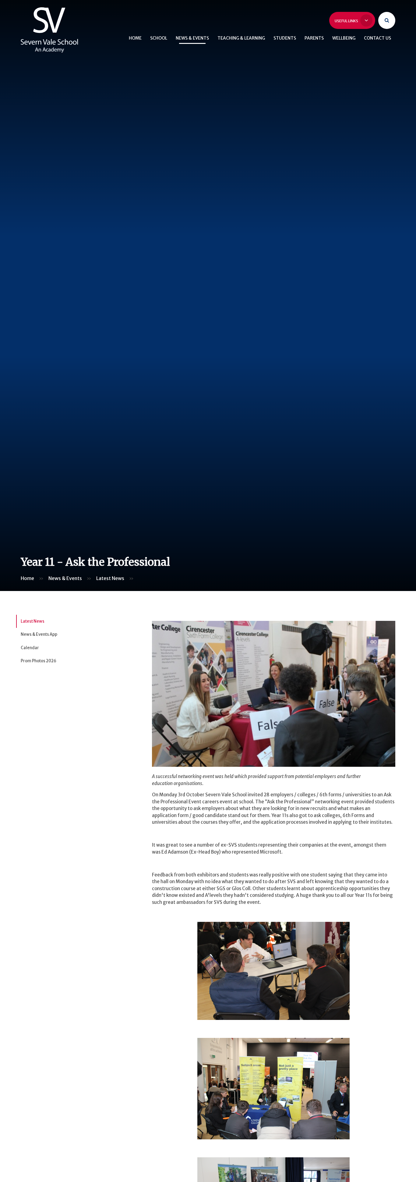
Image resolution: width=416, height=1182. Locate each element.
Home (27, 578)
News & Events (65, 578)
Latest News (110, 578)
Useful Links (347, 21)
